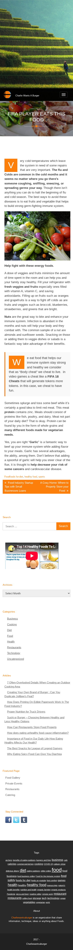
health (12, 885)
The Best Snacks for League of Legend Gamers (34, 748)
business (57, 859)
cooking (38, 863)
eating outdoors (33, 871)
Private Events (13, 783)
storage (37, 898)
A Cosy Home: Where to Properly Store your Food (54, 486)
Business (12, 618)
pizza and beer (22, 894)
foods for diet (16, 476)
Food (7, 476)
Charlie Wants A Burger (27, 95)
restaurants (15, 898)
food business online (26, 876)
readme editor (35, 894)
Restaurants (14, 647)
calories (12, 863)
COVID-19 (48, 864)
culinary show (59, 864)
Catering (10, 794)
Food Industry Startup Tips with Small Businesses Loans (19, 486)
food (57, 870)
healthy (22, 885)
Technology (13, 653)
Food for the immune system (48, 876)
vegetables (29, 902)
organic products (58, 890)
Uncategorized (15, 658)
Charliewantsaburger (21, 917)
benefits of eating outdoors (24, 860)
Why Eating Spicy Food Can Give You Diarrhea (34, 753)
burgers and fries (43, 860)
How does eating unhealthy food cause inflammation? (38, 732)
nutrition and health (28, 890)
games (61, 880)
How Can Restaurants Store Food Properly (32, 727)
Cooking (12, 624)
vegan (63, 898)
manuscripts (52, 885)
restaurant (60, 893)
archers (8, 860)
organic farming (43, 890)
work (48, 902)
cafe (66, 860)
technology (53, 898)
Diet (9, 630)
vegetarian (40, 902)
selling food (27, 898)
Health (11, 641)
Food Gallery (12, 777)
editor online (46, 871)
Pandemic (11, 894)
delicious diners (12, 871)
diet (23, 870)
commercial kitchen (25, 864)
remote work (47, 894)
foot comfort (52, 880)
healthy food (30, 476)
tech (44, 898)
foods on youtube (38, 880)
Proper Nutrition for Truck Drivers (26, 711)
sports (41, 476)
